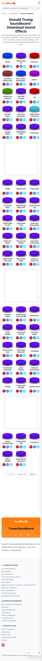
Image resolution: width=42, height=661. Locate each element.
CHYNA (7, 188)
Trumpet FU (34, 442)
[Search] (38, 8)
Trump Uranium (8, 333)
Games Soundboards (8, 610)
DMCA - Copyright (7, 629)
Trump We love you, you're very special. (21, 460)
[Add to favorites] (4, 66)
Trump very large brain (21, 115)
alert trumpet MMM (21, 259)
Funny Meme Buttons (9, 569)
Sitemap (4, 640)
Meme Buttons (6, 571)
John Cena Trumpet (21, 97)
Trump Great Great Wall (7, 369)
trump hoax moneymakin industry (34, 242)
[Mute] (28, 652)
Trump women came (21, 442)
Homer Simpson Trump (21, 369)
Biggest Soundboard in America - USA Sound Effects (19, 585)
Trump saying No (21, 62)
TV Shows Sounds (7, 618)
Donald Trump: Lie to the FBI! (21, 315)
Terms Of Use (6, 635)
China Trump (34, 188)
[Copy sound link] (7, 66)
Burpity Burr (34, 315)
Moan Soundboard (8, 579)
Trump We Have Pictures (34, 369)
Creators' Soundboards (9, 621)
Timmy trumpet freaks (7, 442)
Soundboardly (8, 3)
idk (34, 97)
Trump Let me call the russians (21, 242)
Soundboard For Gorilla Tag (11, 596)
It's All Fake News (8, 206)
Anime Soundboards (8, 590)
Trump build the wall (21, 333)
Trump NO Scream (34, 333)
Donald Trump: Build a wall (21, 206)
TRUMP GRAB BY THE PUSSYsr (7, 224)
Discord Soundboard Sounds (11, 577)
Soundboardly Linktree (9, 637)
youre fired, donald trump (7, 79)
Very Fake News (7, 115)
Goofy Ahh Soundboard (9, 588)
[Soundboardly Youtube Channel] (3, 645)
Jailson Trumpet (7, 460)
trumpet (7, 386)
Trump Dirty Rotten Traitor (34, 224)
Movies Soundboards (8, 615)
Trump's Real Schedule (21, 386)
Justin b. (34, 79)
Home (3, 13)
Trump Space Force (21, 224)
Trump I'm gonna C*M (34, 259)
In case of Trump (7, 315)
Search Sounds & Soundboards (12, 604)
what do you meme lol (7, 97)
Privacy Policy (6, 632)
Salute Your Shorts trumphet (7, 242)
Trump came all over (34, 206)
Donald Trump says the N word (34, 115)
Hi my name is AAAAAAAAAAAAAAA (21, 79)
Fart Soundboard (7, 574)
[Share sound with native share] (11, 66)
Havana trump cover (7, 351)
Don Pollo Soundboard (9, 593)
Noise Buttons (6, 582)
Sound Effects (6, 612)
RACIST (7, 62)
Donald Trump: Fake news (8, 259)
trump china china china (21, 351)
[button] (7, 55)
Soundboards (12, 13)
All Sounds (5, 607)
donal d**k (34, 62)
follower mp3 (21, 188)
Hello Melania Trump (21, 133)
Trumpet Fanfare (7, 133)
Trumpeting (34, 351)
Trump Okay (34, 133)
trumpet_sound (34, 386)
